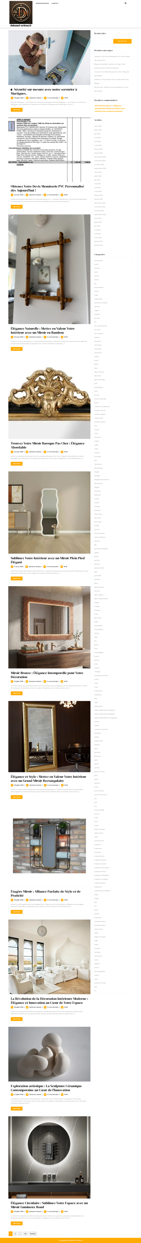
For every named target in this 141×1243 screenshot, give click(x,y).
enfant (96, 499)
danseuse (97, 464)
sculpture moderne (101, 879)
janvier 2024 (98, 245)
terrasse (97, 952)
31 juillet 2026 (18, 681)
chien (96, 433)
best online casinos (102, 106)
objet (96, 702)
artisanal (97, 341)
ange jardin (98, 299)
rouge (96, 825)
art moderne (98, 333)
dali (95, 460)
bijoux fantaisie (99, 380)
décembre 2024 (100, 203)
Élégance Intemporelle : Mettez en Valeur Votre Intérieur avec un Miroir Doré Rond (110, 108)
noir (95, 699)
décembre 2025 (100, 157)
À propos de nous (42, 3)
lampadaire (98, 626)
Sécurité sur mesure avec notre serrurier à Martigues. (44, 91)
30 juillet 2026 (19, 785)
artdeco (97, 337)
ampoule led (98, 287)
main (96, 664)
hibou (96, 583)
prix (95, 798)
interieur (97, 610)
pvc (95, 806)
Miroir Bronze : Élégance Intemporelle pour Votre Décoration (47, 675)
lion (95, 641)
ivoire (96, 614)
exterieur (97, 510)
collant (96, 441)
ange (96, 295)
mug (96, 687)
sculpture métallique (101, 875)
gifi (95, 545)
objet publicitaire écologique (104, 710)
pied (95, 775)
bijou (96, 368)
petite (96, 764)
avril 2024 (97, 234)
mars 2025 (98, 191)
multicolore (98, 691)
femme (97, 529)
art (95, 322)
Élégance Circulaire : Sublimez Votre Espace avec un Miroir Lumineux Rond (49, 1205)
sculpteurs (98, 848)
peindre (97, 745)
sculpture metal (100, 871)
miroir (96, 683)
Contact (55, 3)
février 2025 (98, 195)
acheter (97, 268)
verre (96, 979)
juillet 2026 (98, 130)
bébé (96, 364)
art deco (97, 330)
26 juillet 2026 (18, 1211)
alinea (96, 280)
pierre (96, 779)
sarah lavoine (99, 841)
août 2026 (97, 126)
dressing (97, 491)
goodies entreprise (101, 549)
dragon (96, 487)
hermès (97, 579)
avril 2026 (97, 141)
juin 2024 (97, 226)
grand (96, 556)
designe (97, 476)
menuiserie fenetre (101, 675)
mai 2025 (97, 184)
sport (96, 910)
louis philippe (98, 652)
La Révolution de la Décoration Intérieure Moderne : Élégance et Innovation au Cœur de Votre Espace (49, 1000)
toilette (97, 964)
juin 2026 (97, 134)
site (95, 902)
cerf (95, 426)
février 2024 (98, 241)
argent (96, 310)
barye (96, 360)
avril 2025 (97, 188)
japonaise (97, 618)
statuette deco (100, 921)
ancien (96, 291)
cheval (96, 430)
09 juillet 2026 (19, 98)
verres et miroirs (100, 983)
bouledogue (98, 387)
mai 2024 (97, 230)
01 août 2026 (18, 567)
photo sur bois (99, 772)
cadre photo (98, 418)
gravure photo (99, 568)
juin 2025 (97, 180)
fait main (97, 518)
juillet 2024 (98, 222)
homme (97, 591)
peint (96, 748)
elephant (97, 495)
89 (25, 1234)
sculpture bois (99, 856)
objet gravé (98, 706)
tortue (96, 968)
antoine (97, 307)
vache (96, 975)
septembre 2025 (100, 168)
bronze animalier (100, 399)
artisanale (97, 345)
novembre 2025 (99, 161)
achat (96, 264)
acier (96, 272)
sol (95, 906)
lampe (96, 633)
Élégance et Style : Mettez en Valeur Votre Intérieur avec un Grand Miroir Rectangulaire (48, 778)
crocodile (97, 456)
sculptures (98, 887)
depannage (98, 468)
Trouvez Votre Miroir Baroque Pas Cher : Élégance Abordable (48, 445)
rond (96, 822)
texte (96, 960)
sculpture (97, 852)
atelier (96, 357)
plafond (97, 783)
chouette (97, 437)
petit (96, 760)
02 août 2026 (18, 452)
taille (96, 941)
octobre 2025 (99, 165)
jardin (96, 622)
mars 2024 (98, 238)
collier (96, 445)
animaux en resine (100, 303)
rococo (96, 814)
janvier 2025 (98, 199)
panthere (97, 733)
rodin (96, 818)
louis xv (96, 656)
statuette (97, 918)
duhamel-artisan (35, 98)
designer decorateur (101, 480)
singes (96, 898)
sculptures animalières (102, 891)
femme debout (99, 537)
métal (96, 679)
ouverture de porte (101, 729)
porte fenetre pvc (100, 795)
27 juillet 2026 (18, 1094)
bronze (96, 395)
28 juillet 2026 (18, 1007)
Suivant (32, 1234)
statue (96, 914)
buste (96, 403)
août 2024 (97, 218)
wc (95, 991)
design (96, 472)
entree (96, 503)
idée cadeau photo (101, 599)
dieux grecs (98, 483)
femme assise (99, 533)
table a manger (100, 937)
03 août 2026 (18, 337)
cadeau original (99, 414)
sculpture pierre (100, 883)
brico (96, 391)
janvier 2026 (98, 153)
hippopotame (99, 587)
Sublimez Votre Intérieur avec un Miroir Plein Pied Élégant (48, 560)
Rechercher (100, 33)
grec (96, 572)
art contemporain (100, 326)
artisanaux (98, 353)
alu (95, 284)
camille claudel (99, 422)
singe (96, 895)
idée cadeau (98, 595)
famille (96, 526)
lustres (96, 660)
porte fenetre (99, 791)
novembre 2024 (99, 207)
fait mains (97, 522)
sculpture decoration (101, 868)
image (96, 602)
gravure (97, 564)
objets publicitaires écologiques (105, 718)
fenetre (97, 541)
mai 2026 (97, 138)
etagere (97, 506)
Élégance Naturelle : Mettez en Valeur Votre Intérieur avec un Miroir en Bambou (43, 330)
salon (96, 837)
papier (96, 737)
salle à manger (99, 829)
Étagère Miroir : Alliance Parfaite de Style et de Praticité (46, 893)
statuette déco (100, 925)
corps (96, 449)
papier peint (98, 741)
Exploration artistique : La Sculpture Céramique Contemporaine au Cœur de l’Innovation (46, 1088)
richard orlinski (99, 810)
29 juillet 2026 (18, 900)
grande (96, 560)
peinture (97, 752)
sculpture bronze (100, 860)
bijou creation (99, 372)
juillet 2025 (98, 176)
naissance (98, 695)
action (96, 276)
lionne (96, 645)
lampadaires (98, 629)
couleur (97, 453)
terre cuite (98, 956)
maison (97, 668)
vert (95, 987)
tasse (96, 944)
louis (95, 649)
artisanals (97, 349)
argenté (97, 314)
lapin (96, 637)
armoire (97, 318)
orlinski (96, 725)
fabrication (98, 514)
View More (18, 110)
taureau (97, 948)
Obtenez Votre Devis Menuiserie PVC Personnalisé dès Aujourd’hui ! (47, 188)
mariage (97, 672)
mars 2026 (98, 145)
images (97, 606)
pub (95, 802)
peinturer (97, 756)
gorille (96, 553)
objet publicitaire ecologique (104, 714)
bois (95, 383)
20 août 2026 (18, 195)
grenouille (97, 576)
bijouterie (97, 376)
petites (97, 768)
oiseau (96, 722)
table (96, 933)
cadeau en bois (99, 410)
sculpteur (97, 845)
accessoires (98, 260)
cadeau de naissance (102, 406)
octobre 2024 (99, 211)
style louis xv (98, 929)
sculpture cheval (100, 864)
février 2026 (98, 149)
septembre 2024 (100, 214)
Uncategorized (99, 971)
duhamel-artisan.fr (20, 25)
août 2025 (97, 172)
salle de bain (98, 833)
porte (96, 787)
